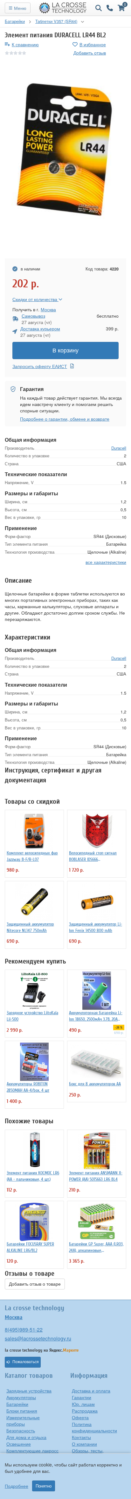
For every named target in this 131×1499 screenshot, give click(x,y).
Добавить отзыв (89, 52)
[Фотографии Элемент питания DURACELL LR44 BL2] (65, 157)
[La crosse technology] (63, 8)
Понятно (44, 1486)
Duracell (118, 448)
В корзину (65, 350)
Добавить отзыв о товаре (35, 1284)
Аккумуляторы (21, 1397)
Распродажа (85, 1410)
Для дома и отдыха (26, 1437)
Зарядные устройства (29, 1390)
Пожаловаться (25, 1362)
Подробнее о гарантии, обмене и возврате (64, 419)
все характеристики (106, 562)
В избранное (92, 44)
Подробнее (16, 1486)
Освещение (18, 1444)
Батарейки (17, 1404)
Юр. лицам (83, 1404)
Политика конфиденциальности (94, 1427)
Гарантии (81, 1397)
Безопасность (20, 1430)
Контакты (81, 1437)
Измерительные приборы (23, 1420)
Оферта (80, 1417)
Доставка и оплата (91, 1390)
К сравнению (25, 44)
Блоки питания (21, 1410)
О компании (84, 1444)
